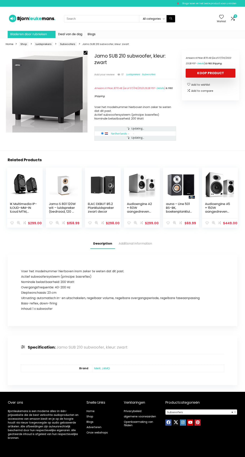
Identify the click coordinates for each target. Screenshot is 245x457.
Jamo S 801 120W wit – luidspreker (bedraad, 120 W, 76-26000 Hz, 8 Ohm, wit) (62, 211)
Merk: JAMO (102, 368)
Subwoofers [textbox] (200, 412)
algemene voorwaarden (140, 416)
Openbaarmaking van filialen (138, 423)
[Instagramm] (183, 423)
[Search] (171, 18)
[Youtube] (190, 423)
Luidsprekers (43, 44)
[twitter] (176, 423)
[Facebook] (168, 423)
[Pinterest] (197, 423)
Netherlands (119, 133)
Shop (23, 44)
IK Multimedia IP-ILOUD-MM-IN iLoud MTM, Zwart (23, 210)
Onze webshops (97, 432)
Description (102, 243)
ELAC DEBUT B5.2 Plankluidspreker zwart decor (101, 208)
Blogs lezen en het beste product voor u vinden (209, 3)
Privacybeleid (132, 411)
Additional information (135, 243)
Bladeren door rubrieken (28, 34)
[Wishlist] (221, 17)
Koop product (210, 73)
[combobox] (201, 412)
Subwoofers (67, 44)
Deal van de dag (70, 34)
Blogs (91, 34)
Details (160, 88)
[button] (85, 53)
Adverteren (94, 427)
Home (9, 44)
